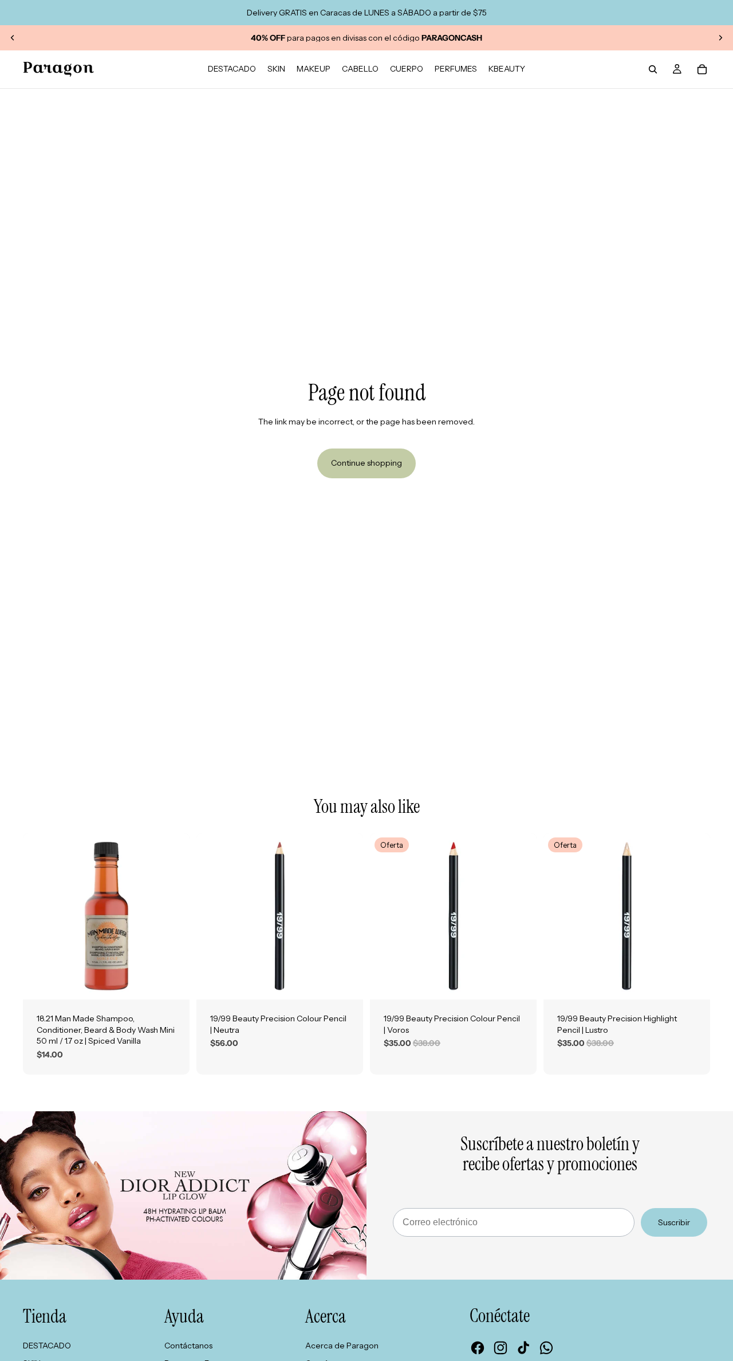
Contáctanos (188, 1345)
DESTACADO (47, 1345)
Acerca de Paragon (342, 1345)
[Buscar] (652, 69)
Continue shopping (366, 463)
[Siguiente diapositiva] (720, 37)
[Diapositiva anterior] (12, 37)
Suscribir (674, 1222)
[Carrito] (702, 69)
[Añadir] (171, 981)
